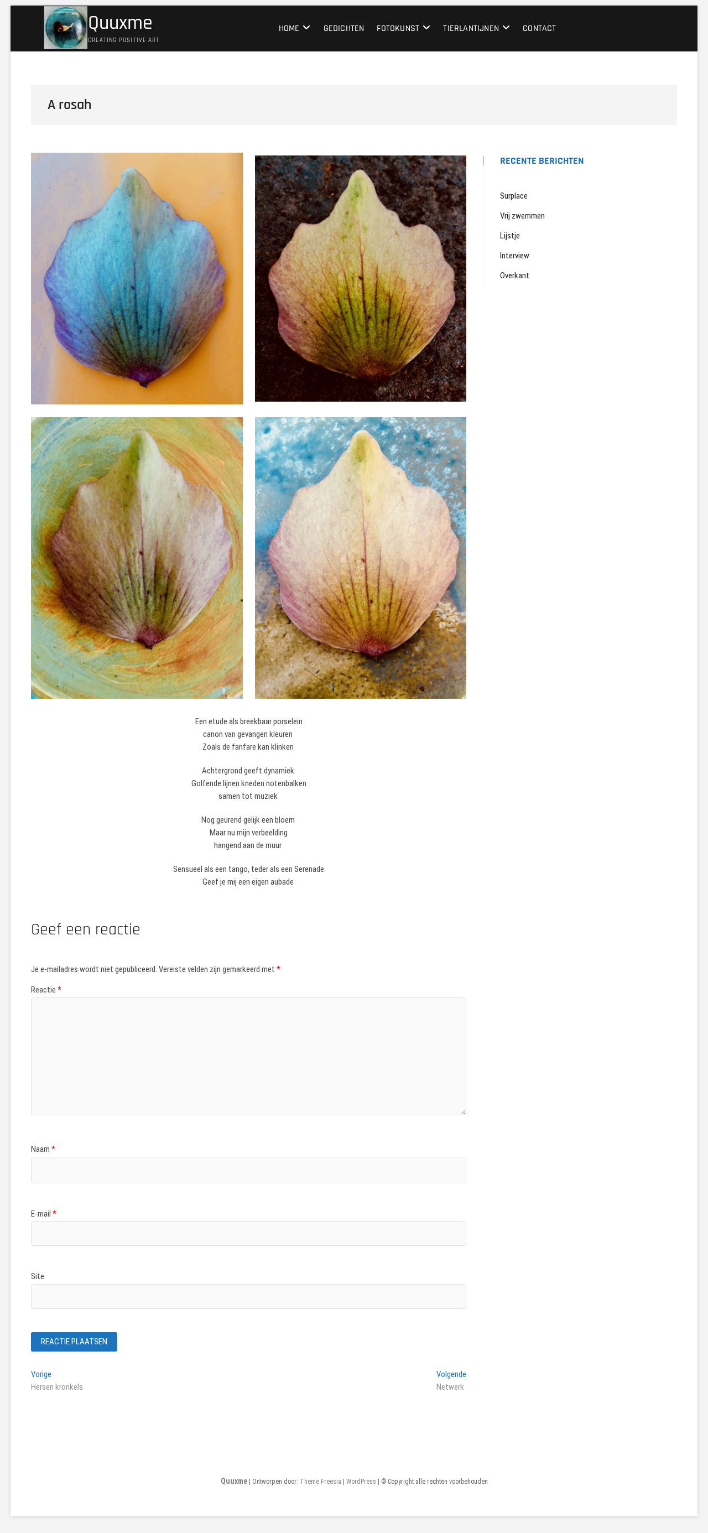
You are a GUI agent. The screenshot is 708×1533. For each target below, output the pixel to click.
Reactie (46, 990)
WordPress (361, 1481)
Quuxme (120, 23)
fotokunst (398, 28)
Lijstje (510, 236)
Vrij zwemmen (522, 216)
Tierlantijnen (471, 28)
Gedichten (344, 28)
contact (539, 28)
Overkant (514, 275)
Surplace (514, 196)
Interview (514, 256)
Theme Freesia (320, 1481)
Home (289, 28)
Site (37, 1276)
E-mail (43, 1214)
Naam (43, 1149)
